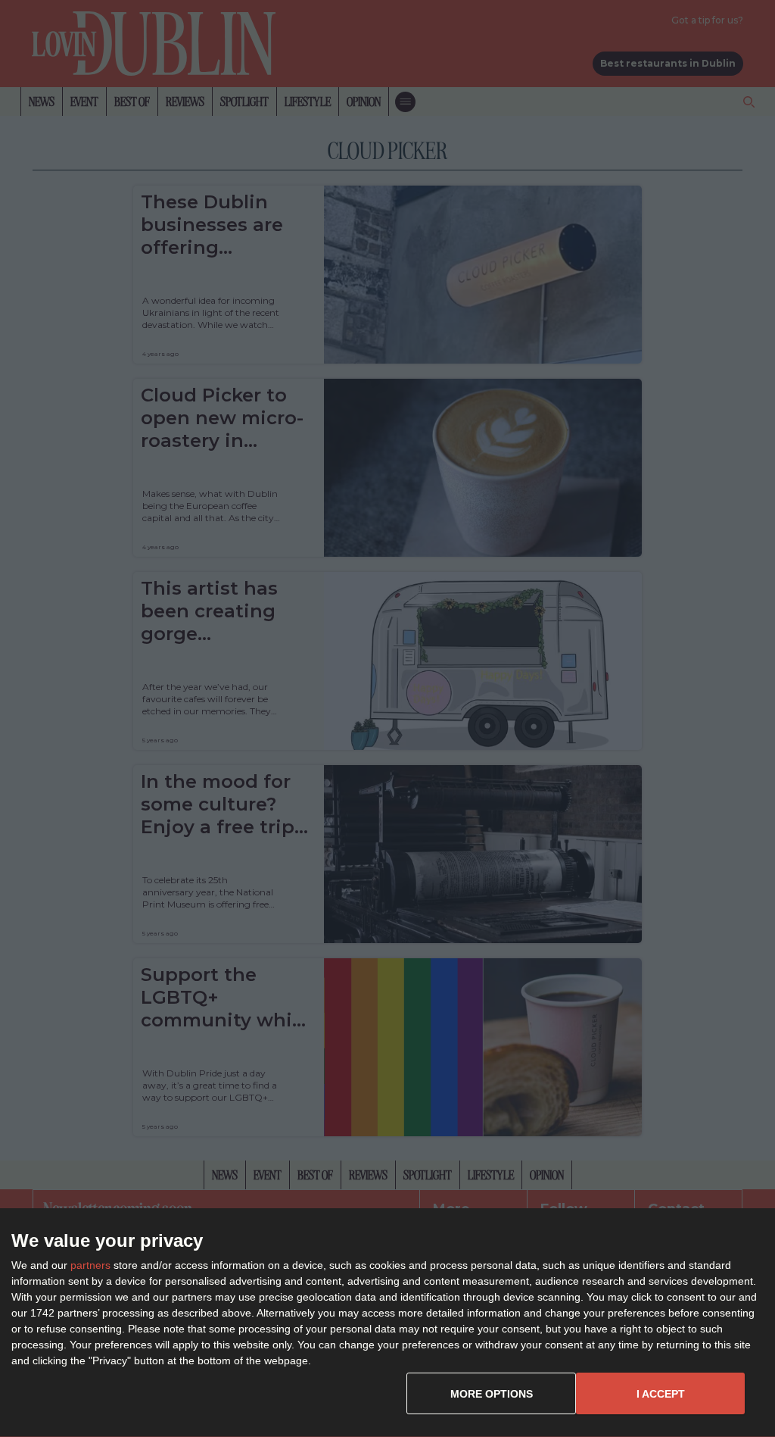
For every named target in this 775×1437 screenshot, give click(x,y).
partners (90, 1265)
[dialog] (387, 1323)
